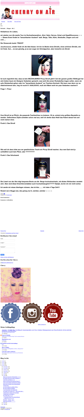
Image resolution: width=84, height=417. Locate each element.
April (4, 404)
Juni (4, 375)
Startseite (3, 21)
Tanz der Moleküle (6, 335)
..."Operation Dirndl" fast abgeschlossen (11, 397)
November (5, 368)
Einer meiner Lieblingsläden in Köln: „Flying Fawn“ (12, 348)
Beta (3, 344)
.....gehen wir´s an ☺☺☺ (8, 398)
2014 (3, 363)
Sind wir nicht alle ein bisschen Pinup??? (11, 381)
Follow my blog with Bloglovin (7, 257)
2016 (3, 361)
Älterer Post (81, 230)
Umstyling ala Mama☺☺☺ (9, 379)
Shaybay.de (7, 409)
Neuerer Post (3, 230)
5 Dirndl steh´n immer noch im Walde (11, 392)
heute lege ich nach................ (9, 401)
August (5, 372)
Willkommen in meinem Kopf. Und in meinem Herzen (13, 336)
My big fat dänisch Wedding (9, 388)
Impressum (3, 406)
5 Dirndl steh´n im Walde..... (9, 394)
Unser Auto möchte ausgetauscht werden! (11, 382)
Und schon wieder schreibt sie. (8, 351)
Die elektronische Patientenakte (8, 332)
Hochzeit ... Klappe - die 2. (8, 400)
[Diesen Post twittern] (4, 193)
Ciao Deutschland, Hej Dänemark (10, 389)
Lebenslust (4, 340)
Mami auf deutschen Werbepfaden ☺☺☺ (12, 376)
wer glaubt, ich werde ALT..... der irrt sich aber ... (13, 391)
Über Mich (9, 21)
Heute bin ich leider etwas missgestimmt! (11, 384)
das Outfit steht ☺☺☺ (8, 395)
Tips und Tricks (17, 21)
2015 (3, 362)
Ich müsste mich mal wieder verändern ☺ (11, 378)
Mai (4, 402)
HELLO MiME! (5, 347)
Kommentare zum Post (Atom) (12, 233)
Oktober (5, 369)
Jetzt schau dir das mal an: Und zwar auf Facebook (12, 352)
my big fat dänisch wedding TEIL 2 (10, 387)
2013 (3, 365)
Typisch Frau (6, 385)
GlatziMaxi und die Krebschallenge (10, 343)
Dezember (5, 366)
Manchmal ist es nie (6, 339)
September (5, 371)
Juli (4, 374)
